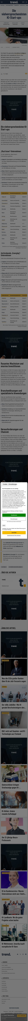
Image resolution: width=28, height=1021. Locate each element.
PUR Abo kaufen (14, 532)
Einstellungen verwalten (14, 519)
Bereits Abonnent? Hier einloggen (14, 535)
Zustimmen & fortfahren (14, 515)
